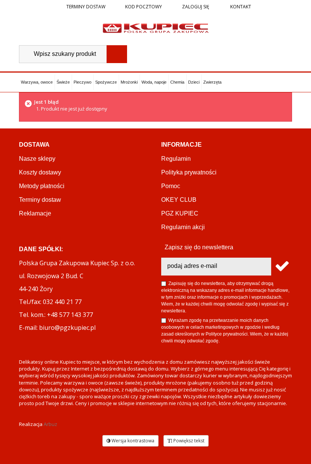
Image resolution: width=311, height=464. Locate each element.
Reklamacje (35, 213)
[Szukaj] (117, 54)
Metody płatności (41, 186)
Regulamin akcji (183, 227)
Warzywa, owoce (37, 82)
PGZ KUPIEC (179, 213)
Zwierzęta (212, 82)
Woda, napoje (153, 82)
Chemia (177, 82)
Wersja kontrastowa (132, 440)
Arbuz (50, 424)
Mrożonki (129, 82)
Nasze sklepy (37, 158)
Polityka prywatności (189, 172)
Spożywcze (106, 82)
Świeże (63, 82)
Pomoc (170, 186)
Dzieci (193, 82)
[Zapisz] (281, 267)
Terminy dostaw (85, 6)
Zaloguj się (195, 6)
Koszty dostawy (40, 172)
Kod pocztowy (143, 6)
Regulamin (176, 158)
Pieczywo (82, 82)
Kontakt (240, 6)
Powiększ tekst (188, 440)
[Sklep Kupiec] (156, 28)
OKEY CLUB (178, 199)
